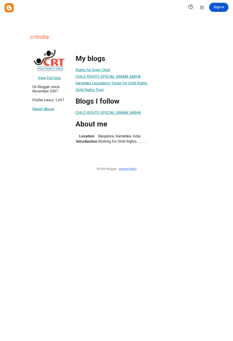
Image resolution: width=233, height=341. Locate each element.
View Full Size (49, 78)
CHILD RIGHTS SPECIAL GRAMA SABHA (108, 76)
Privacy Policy (128, 168)
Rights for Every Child (93, 70)
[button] (190, 7)
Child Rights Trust (90, 90)
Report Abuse (43, 109)
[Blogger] (9, 7)
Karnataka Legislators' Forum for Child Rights (111, 83)
